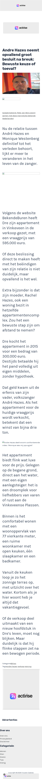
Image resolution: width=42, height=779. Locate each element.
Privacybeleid (6, 739)
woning (28, 666)
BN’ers (13, 663)
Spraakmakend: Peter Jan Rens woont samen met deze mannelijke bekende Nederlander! (19, 116)
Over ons (4, 736)
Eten (2, 754)
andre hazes (11, 666)
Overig (3, 763)
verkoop (21, 666)
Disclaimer (4, 741)
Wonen (3, 751)
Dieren (3, 757)
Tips (2, 760)
